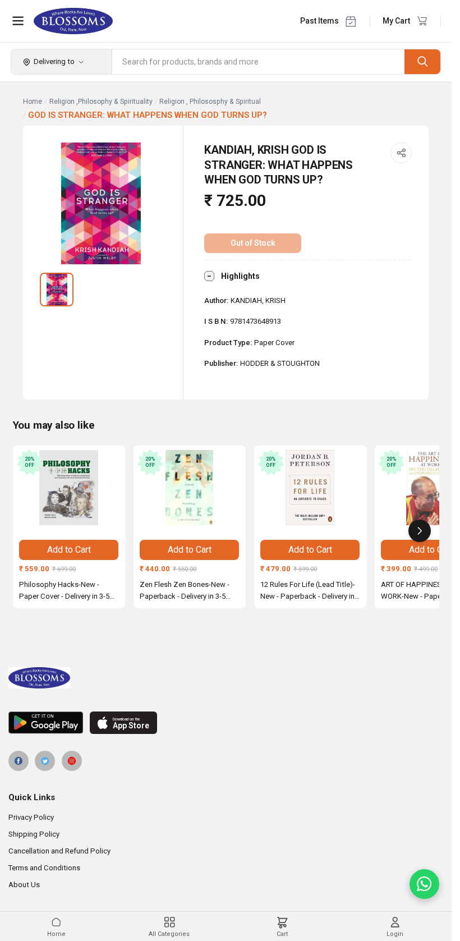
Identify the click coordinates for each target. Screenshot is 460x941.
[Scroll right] (419, 531)
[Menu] (18, 20)
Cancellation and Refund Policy (59, 851)
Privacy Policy (31, 817)
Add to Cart (69, 549)
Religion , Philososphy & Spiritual (210, 101)
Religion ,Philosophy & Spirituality (101, 101)
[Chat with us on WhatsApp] (424, 884)
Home (32, 101)
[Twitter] (45, 761)
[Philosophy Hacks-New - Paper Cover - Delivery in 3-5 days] (69, 488)
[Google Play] (45, 723)
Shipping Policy (33, 834)
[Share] (401, 153)
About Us (24, 884)
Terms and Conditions (44, 868)
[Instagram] (72, 761)
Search (422, 61)
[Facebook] (18, 761)
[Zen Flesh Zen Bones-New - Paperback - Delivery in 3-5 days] (190, 488)
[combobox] (258, 61)
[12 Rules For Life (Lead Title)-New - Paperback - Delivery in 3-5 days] (310, 488)
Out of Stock (253, 242)
